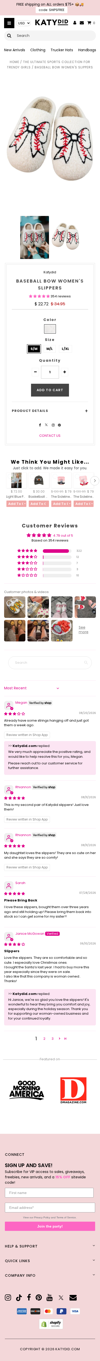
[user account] (74, 23)
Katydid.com (67, 1349)
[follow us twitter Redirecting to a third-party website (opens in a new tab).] (46, 425)
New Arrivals (14, 50)
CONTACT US (50, 435)
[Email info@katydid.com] (82, 22)
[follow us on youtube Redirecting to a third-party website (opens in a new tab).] (49, 1298)
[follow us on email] (73, 1298)
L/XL (65, 348)
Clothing (37, 50)
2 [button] (44, 1038)
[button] (40, 296)
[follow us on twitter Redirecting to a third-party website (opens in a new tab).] (61, 1298)
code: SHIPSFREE (51, 10)
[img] (14, 713)
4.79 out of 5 (63, 535)
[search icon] (9, 35)
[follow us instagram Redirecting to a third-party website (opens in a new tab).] (53, 425)
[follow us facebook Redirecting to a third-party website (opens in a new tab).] (40, 425)
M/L (49, 348)
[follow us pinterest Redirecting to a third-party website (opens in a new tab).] (59, 425)
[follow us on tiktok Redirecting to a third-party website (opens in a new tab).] (19, 1297)
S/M (34, 348)
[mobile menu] (9, 23)
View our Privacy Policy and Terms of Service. (50, 1217)
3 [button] (53, 1038)
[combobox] (50, 35)
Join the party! (50, 1226)
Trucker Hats (62, 50)
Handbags (87, 50)
